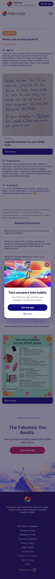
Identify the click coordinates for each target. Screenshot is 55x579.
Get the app (27, 307)
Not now (27, 314)
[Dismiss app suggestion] (47, 264)
